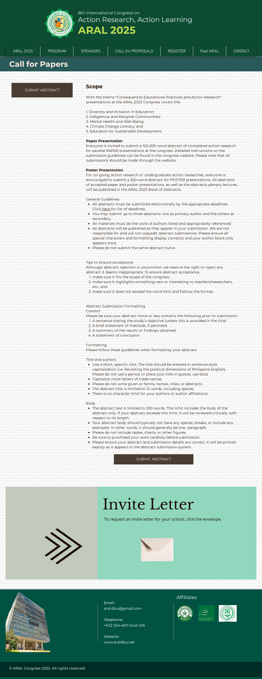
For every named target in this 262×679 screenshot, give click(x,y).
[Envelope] (157, 546)
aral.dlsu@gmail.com (123, 608)
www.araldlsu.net (119, 642)
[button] (209, 51)
